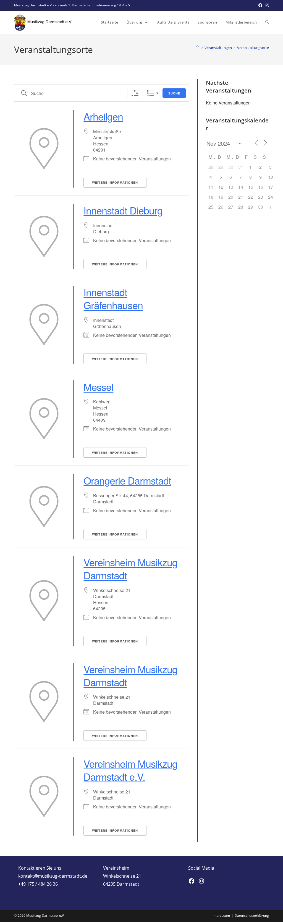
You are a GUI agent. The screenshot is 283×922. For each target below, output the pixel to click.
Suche (174, 93)
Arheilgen (103, 116)
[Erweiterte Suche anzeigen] (135, 93)
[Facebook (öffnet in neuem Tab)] (260, 5)
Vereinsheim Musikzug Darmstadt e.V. (130, 769)
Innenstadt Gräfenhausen (113, 298)
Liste (150, 93)
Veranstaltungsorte (253, 47)
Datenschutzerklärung (252, 915)
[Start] (197, 47)
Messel (98, 387)
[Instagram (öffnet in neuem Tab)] (266, 5)
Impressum (221, 915)
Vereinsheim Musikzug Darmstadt (130, 568)
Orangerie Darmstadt (127, 480)
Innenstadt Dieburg (123, 210)
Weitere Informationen (115, 182)
